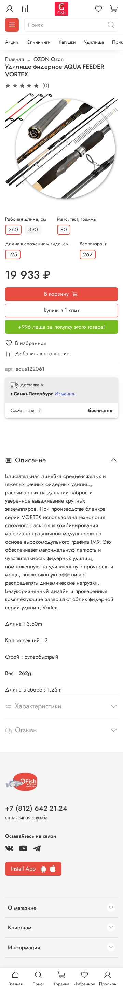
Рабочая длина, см (25, 219)
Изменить (65, 394)
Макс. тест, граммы (77, 219)
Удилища (94, 42)
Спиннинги (39, 42)
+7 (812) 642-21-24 (36, 808)
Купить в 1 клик (62, 310)
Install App (26, 869)
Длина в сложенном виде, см (37, 244)
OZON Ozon (48, 59)
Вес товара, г (93, 244)
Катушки (67, 42)
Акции (11, 42)
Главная (14, 59)
